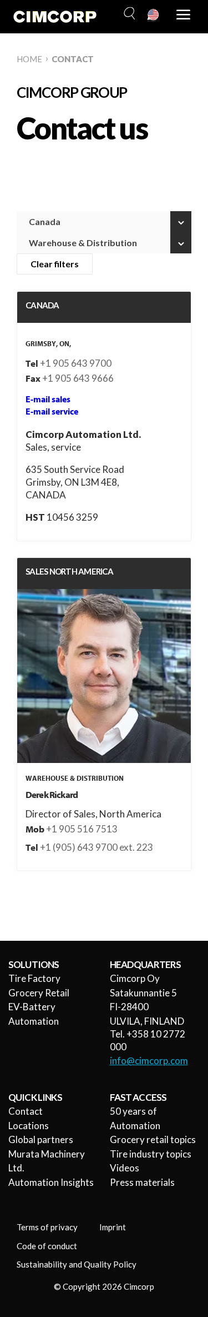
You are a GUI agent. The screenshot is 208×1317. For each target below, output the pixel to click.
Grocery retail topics (153, 1139)
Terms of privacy (47, 1227)
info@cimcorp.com (149, 1060)
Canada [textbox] (44, 221)
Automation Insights (51, 1182)
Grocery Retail (38, 993)
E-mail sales (48, 400)
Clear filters (55, 263)
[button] (128, 14)
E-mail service (52, 412)
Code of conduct (47, 1246)
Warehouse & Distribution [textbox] (83, 242)
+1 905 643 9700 (75, 363)
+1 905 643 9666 (78, 378)
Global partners (40, 1139)
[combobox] (104, 221)
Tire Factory (34, 978)
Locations (28, 1125)
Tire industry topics (150, 1154)
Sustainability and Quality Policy (76, 1264)
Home (29, 59)
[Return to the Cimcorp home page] (55, 16)
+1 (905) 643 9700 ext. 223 (96, 847)
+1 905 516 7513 (82, 829)
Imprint (112, 1227)
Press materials (142, 1182)
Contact (25, 1111)
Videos (124, 1168)
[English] (153, 15)
